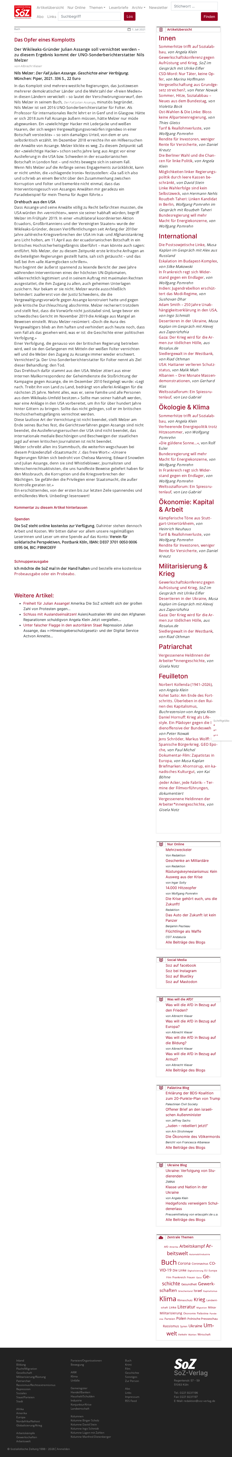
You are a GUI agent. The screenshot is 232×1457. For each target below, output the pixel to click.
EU (206, 1270)
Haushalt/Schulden (82, 1396)
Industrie (76, 1400)
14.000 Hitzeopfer (181, 887)
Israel (198, 1290)
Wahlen (192, 1334)
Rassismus (171, 1326)
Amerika (173, 1246)
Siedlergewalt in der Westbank (186, 353)
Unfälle (75, 1380)
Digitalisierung (195, 1270)
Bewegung (77, 1365)
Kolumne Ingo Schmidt (85, 1428)
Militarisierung (171, 1313)
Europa (213, 1270)
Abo (127, 1389)
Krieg (199, 1299)
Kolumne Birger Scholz (85, 1420)
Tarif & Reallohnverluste (180, 128)
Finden (209, 16)
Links (128, 1393)
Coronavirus (200, 1263)
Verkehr (182, 1334)
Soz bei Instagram (181, 970)
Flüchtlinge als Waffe (183, 931)
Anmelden (63, 1449)
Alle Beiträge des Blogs (185, 942)
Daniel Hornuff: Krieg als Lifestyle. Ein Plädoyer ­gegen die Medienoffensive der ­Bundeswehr (188, 723)
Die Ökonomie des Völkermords (193, 1136)
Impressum (132, 1397)
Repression (23, 1389)
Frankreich (179, 1277)
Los (130, 16)
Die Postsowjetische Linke (182, 244)
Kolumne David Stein (84, 1424)
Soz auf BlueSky (179, 976)
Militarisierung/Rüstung (31, 1377)
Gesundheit (189, 1284)
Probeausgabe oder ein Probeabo (44, 573)
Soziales (21, 1393)
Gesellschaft (24, 1373)
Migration (201, 1307)
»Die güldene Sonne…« (179, 442)
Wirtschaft (204, 1334)
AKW (74, 1372)
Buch (17, 29)
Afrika (20, 1409)
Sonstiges (131, 1377)
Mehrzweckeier (179, 849)
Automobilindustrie (199, 1254)
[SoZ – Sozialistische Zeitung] (22, 12)
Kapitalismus (210, 1291)
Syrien (183, 1326)
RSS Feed (131, 1401)
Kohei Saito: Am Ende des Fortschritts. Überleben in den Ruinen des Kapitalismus (186, 701)
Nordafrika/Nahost (28, 1421)
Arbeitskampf (192, 1246)
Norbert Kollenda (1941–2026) (185, 684)
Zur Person (132, 1381)
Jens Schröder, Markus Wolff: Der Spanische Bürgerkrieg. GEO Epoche (188, 744)
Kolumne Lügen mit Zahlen (87, 1433)
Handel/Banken (80, 1392)
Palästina (202, 1313)
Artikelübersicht (50, 7)
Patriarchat (23, 1381)
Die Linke (179, 1270)
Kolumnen (77, 1416)
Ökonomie (189, 1313)
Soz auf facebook (181, 965)
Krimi (128, 1365)
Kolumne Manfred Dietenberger (91, 1437)
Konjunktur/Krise (81, 1404)
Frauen (191, 1277)
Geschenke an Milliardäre (187, 860)
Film (168, 1277)
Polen (181, 1318)
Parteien (169, 1319)
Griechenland (185, 1291)
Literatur (186, 1307)
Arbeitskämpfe (25, 1433)
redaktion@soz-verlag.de (199, 1401)
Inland (20, 1360)
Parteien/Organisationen (86, 1360)
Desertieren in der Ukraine (182, 320)
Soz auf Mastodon (181, 981)
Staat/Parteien (25, 1397)
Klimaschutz (185, 1300)
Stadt (19, 1401)
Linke (172, 1307)
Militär (212, 1307)
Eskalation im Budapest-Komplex (188, 261)
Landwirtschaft (80, 1409)
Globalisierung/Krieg (29, 1425)
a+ (215, 730)
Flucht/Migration (26, 1369)
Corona (184, 1263)
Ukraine (195, 1325)
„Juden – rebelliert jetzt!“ (187, 1125)
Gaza (199, 1277)
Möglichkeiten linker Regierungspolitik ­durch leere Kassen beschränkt (188, 177)
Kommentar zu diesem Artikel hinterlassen (50, 507)
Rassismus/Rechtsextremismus (36, 1385)
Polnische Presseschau (202, 1319)
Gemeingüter (79, 1388)
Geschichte (132, 1373)
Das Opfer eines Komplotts (44, 40)
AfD (166, 1246)
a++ (215, 735)
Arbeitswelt (23, 1441)
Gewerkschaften (26, 1437)
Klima (167, 1298)
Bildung (21, 1365)
